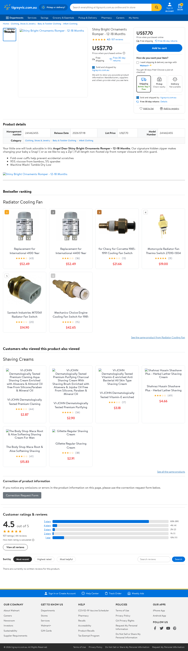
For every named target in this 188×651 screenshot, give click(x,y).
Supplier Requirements (15, 635)
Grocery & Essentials (63, 17)
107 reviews (117, 39)
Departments (16, 17)
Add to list (148, 108)
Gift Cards (46, 630)
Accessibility (84, 625)
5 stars (47, 521)
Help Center (92, 593)
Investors (8, 625)
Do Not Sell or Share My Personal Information (128, 635)
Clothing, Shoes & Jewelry (23, 23)
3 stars (47, 529)
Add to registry (171, 108)
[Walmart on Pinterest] (175, 628)
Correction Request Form (22, 495)
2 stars (47, 533)
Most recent (22, 559)
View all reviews (15, 547)
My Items (133, 17)
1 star (48, 537)
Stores (44, 615)
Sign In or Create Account (62, 593)
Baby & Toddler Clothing (49, 23)
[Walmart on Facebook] (155, 628)
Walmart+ (46, 625)
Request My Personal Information (126, 627)
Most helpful (66, 559)
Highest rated (44, 559)
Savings (44, 17)
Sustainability (10, 630)
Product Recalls (86, 630)
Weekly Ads (138, 593)
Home (6, 23)
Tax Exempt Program (89, 635)
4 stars (47, 525)
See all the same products (171, 471)
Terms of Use (122, 610)
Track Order (115, 593)
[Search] (156, 7)
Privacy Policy (123, 615)
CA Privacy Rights (125, 620)
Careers (120, 17)
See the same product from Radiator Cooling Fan (158, 337)
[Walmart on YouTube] (168, 628)
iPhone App (159, 610)
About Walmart (11, 610)
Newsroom (9, 620)
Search (178, 559)
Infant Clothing (70, 23)
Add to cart (159, 48)
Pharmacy (106, 17)
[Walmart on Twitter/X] (162, 628)
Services (32, 17)
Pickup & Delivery (87, 17)
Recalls (81, 620)
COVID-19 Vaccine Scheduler (93, 610)
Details (163, 101)
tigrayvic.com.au (100, 70)
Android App (159, 615)
